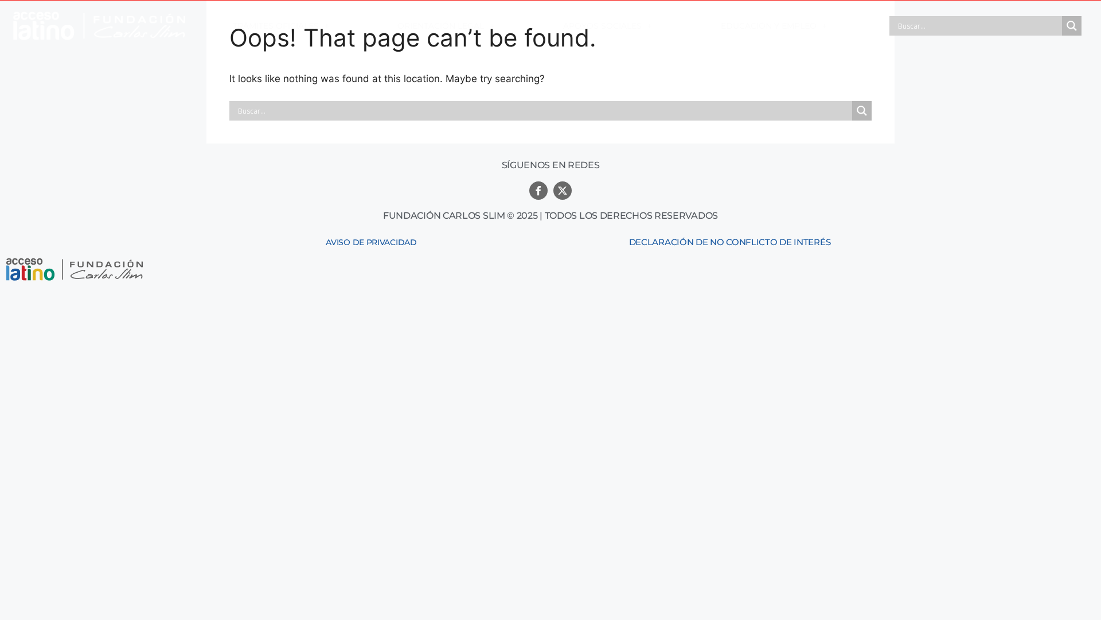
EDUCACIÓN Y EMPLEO (769, 26)
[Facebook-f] (538, 190)
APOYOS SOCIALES (602, 26)
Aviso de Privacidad (371, 242)
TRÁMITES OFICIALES (276, 26)
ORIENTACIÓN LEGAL (440, 26)
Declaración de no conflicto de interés (730, 242)
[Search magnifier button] (1072, 26)
